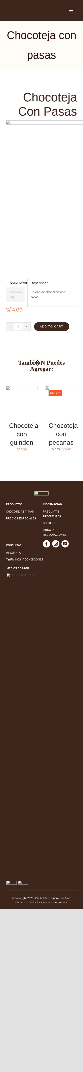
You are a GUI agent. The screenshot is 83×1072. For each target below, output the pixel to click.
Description (17, 282)
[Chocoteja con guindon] (21, 388)
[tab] (15, 282)
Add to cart (51, 326)
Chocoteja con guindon (23, 434)
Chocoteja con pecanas (63, 434)
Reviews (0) (16, 294)
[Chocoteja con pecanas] (61, 388)
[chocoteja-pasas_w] (41, 191)
